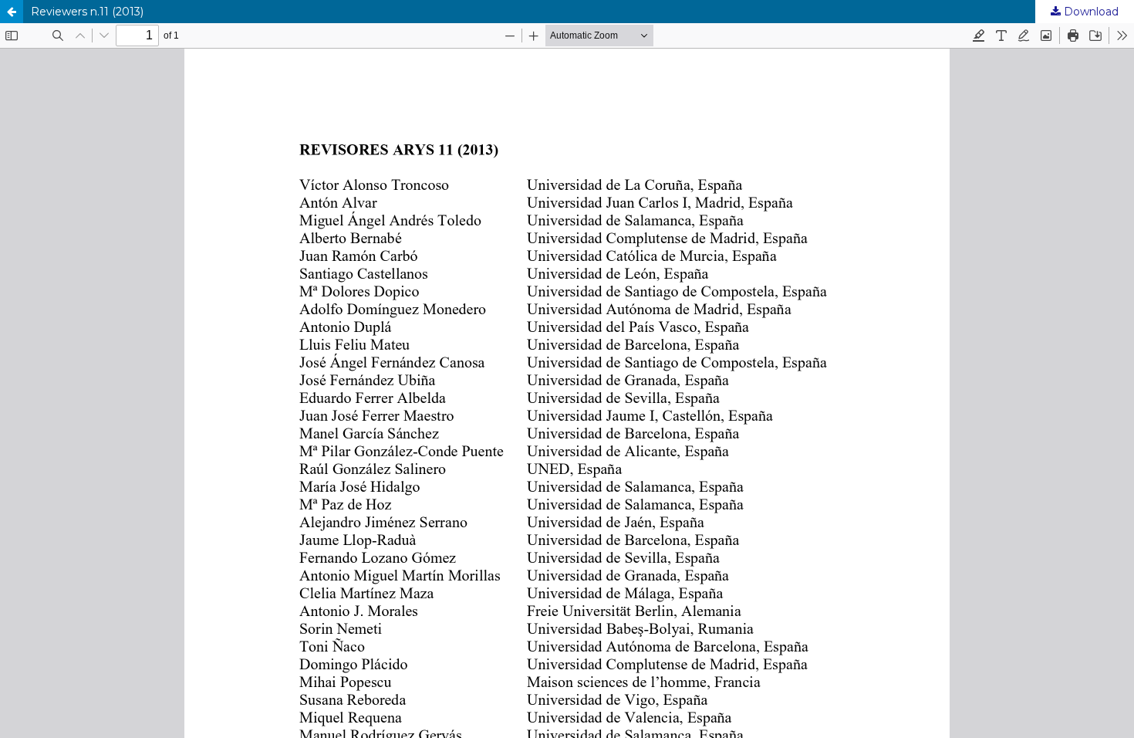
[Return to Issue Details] (11, 11)
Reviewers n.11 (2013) (87, 12)
